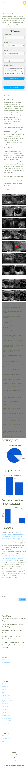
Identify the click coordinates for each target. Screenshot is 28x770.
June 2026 (5, 686)
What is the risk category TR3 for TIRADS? (12, 432)
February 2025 (6, 712)
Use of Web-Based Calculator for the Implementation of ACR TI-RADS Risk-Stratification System (13, 558)
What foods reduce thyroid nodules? (13, 436)
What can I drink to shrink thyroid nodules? (12, 341)
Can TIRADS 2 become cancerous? (13, 413)
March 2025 (5, 709)
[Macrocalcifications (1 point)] (14, 70)
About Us (14, 761)
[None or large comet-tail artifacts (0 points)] (14, 69)
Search (4, 596)
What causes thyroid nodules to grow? (12, 311)
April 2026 (5, 692)
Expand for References (14, 87)
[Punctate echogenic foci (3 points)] (14, 73)
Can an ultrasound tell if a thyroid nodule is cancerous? (12, 370)
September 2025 (7, 701)
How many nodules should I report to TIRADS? (13, 331)
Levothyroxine (6, 662)
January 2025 (6, 715)
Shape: (6, 50)
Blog (3, 659)
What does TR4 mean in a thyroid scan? (12, 375)
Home (14, 752)
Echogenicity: (8, 42)
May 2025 (5, 706)
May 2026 (5, 689)
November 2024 (7, 721)
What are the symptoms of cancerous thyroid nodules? (11, 360)
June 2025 (5, 704)
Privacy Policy (14, 755)
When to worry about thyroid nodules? (11, 316)
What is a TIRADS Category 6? (11, 424)
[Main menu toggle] (24, 3)
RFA (3, 665)
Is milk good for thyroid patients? (12, 390)
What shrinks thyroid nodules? (12, 307)
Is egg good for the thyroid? (11, 387)
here (12, 25)
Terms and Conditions (14, 758)
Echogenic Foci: (8, 65)
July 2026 (5, 684)
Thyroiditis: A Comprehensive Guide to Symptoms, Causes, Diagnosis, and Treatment (13, 645)
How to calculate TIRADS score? (12, 397)
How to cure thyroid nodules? (11, 420)
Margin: (6, 58)
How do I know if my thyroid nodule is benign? (13, 365)
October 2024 (6, 724)
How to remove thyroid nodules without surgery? (12, 409)
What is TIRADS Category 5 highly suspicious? (12, 355)
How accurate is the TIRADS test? (12, 428)
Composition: (8, 34)
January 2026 (6, 698)
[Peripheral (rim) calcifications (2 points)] (14, 72)
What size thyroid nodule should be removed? (13, 321)
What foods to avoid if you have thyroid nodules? (12, 336)
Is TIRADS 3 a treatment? (10, 405)
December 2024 (7, 718)
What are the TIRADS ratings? (11, 401)
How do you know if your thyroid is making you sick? (13, 346)
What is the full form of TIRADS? (12, 379)
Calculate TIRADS (14, 78)
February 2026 (6, 695)
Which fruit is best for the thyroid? (13, 383)
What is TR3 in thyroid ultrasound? (13, 417)
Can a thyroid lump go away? (11, 304)
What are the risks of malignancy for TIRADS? (13, 326)
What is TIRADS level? (9, 394)
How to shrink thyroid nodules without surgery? (11, 350)
